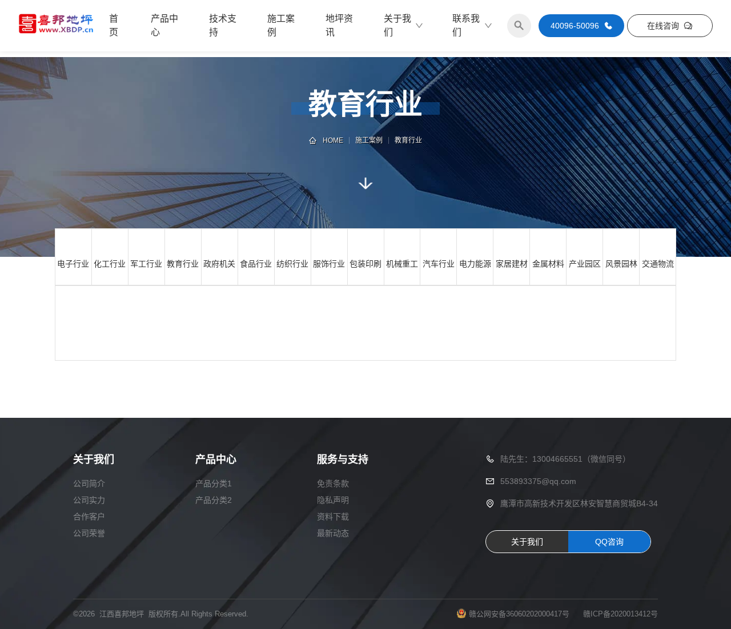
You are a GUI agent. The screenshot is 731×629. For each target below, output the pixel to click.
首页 (113, 25)
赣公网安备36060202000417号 (519, 614)
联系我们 (466, 25)
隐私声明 (333, 500)
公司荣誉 (89, 533)
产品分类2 (213, 500)
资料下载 (333, 516)
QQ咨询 (609, 541)
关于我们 (397, 25)
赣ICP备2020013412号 (620, 614)
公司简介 (89, 483)
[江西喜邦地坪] (56, 25)
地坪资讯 (339, 25)
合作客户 (89, 516)
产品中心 (164, 25)
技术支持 (222, 25)
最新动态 (333, 533)
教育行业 (408, 140)
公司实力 (89, 500)
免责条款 (333, 483)
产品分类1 (213, 483)
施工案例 (281, 25)
